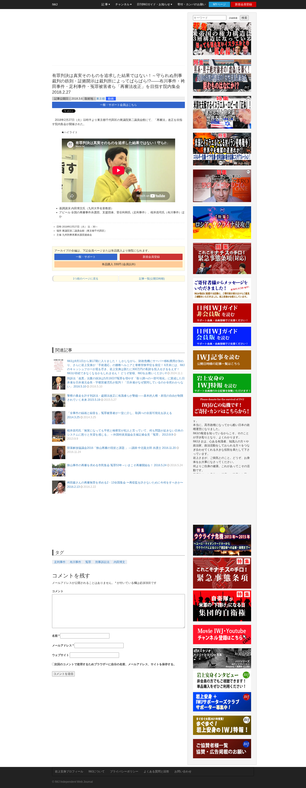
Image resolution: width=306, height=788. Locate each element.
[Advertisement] (118, 37)
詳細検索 (233, 18)
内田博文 (119, 561)
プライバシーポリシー (124, 771)
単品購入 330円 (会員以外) (118, 264)
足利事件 (60, 561)
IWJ (55, 4)
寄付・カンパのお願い (191, 4)
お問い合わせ (182, 771)
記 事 (105, 4)
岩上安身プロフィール (69, 771)
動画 (111, 98)
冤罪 (88, 561)
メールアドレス (63, 645)
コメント (57, 591)
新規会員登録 (243, 4)
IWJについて (97, 771)
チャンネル (122, 4)
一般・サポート (86, 256)
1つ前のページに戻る (85, 278)
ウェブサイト (60, 655)
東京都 (100, 98)
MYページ (219, 4)
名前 (56, 635)
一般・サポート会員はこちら (118, 104)
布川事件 (75, 561)
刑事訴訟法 (102, 561)
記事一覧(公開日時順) (152, 278)
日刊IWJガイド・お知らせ (154, 4)
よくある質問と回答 (156, 771)
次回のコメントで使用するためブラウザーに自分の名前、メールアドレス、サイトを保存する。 (115, 664)
